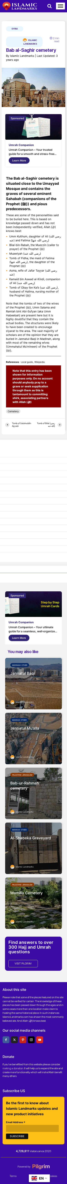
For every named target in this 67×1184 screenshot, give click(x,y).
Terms (13, 1176)
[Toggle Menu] (60, 6)
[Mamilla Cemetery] (33, 903)
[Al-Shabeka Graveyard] (33, 848)
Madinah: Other (19, 665)
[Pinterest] (22, 1039)
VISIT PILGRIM (23, 963)
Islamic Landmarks (30, 42)
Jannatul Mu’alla (24, 728)
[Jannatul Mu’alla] (33, 738)
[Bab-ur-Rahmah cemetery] (33, 793)
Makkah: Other (19, 720)
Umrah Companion (21, 145)
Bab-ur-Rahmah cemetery (24, 785)
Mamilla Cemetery (26, 893)
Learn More (19, 160)
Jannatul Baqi (22, 673)
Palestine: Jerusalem (22, 775)
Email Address (15, 1122)
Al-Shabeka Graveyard (30, 838)
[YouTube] (39, 1039)
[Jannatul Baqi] (33, 683)
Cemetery (13, 411)
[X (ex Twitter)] (14, 1039)
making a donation (13, 1068)
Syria (15, 28)
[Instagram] (31, 1039)
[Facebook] (6, 1039)
